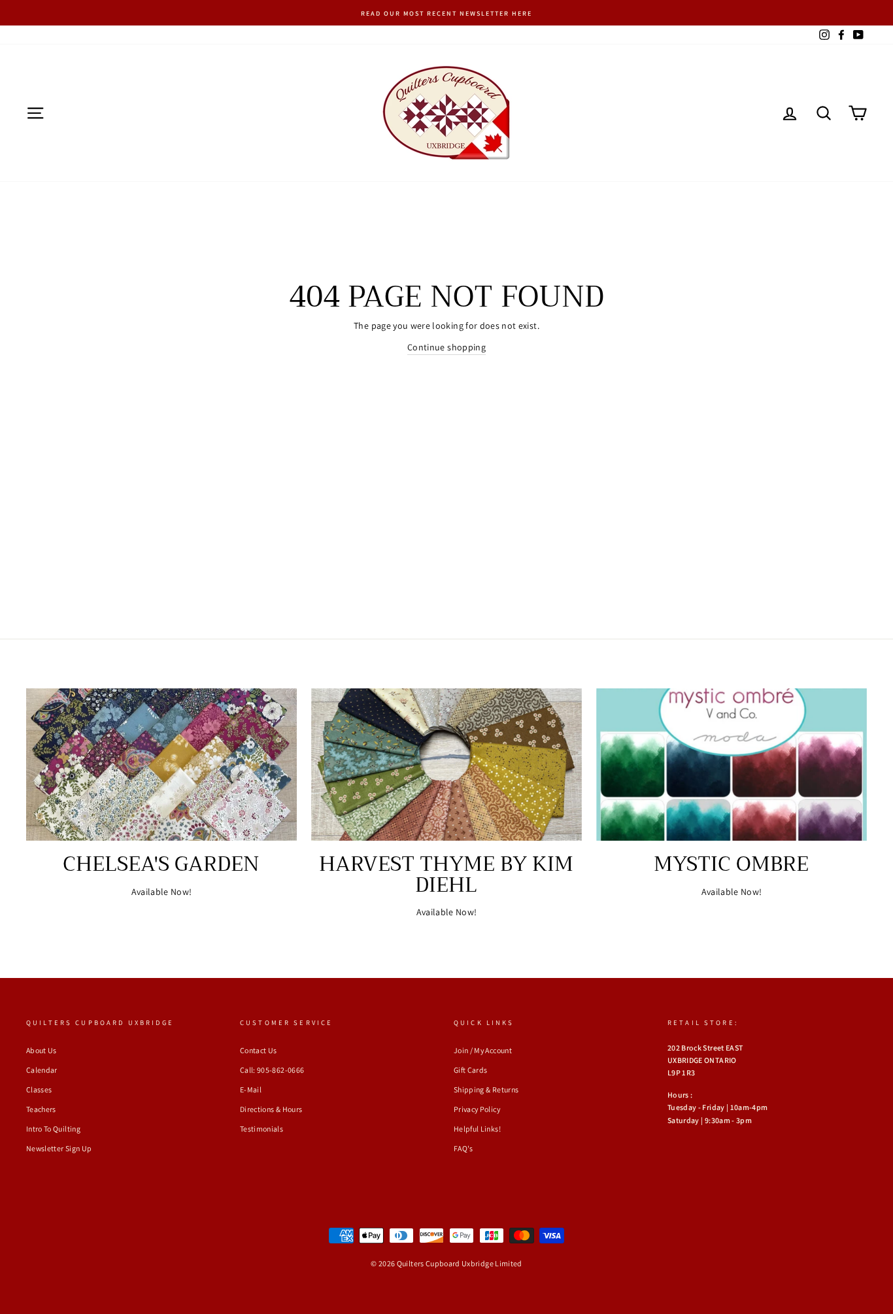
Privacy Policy (477, 1109)
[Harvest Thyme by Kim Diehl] (446, 764)
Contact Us (258, 1050)
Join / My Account (483, 1050)
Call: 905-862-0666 (272, 1070)
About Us (41, 1050)
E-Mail (250, 1089)
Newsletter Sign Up (59, 1148)
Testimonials (261, 1129)
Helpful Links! (477, 1129)
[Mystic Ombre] (731, 764)
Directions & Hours (271, 1109)
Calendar (42, 1070)
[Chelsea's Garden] (161, 764)
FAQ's (463, 1148)
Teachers (41, 1109)
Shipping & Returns (486, 1089)
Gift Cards (471, 1070)
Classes (39, 1089)
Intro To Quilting (53, 1129)
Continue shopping (446, 347)
